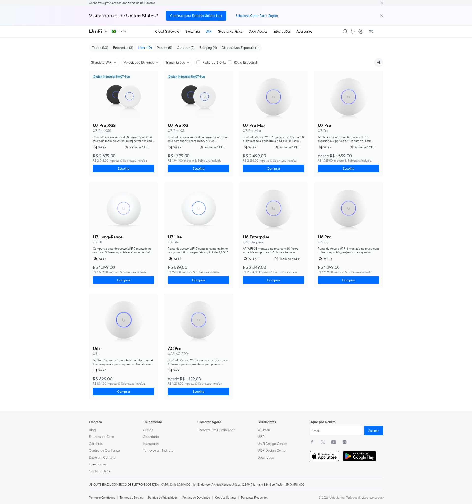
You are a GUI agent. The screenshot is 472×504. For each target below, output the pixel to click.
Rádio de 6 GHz (214, 62)
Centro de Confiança (104, 450)
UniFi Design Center (272, 444)
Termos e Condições (102, 497)
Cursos (148, 430)
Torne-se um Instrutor (159, 450)
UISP (261, 437)
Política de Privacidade (162, 497)
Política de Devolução (196, 497)
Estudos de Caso (101, 437)
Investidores (98, 464)
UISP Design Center (272, 450)
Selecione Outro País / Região (257, 16)
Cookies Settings (225, 497)
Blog (92, 430)
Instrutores (151, 444)
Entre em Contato (102, 457)
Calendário (151, 437)
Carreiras (96, 444)
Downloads (265, 457)
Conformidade (99, 471)
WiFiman (263, 430)
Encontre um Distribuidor (216, 430)
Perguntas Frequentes (254, 497)
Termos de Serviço (131, 497)
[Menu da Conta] (361, 31)
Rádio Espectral (245, 62)
